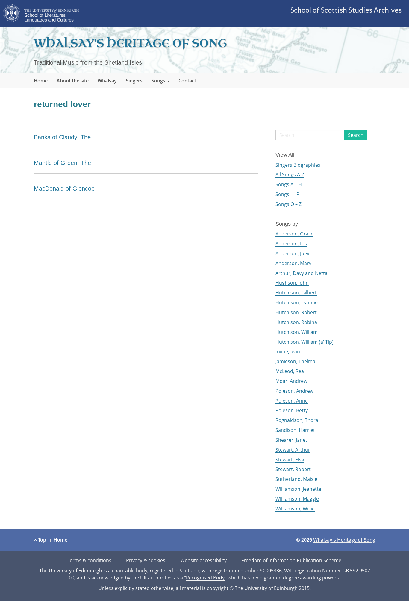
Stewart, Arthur (292, 449)
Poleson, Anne (291, 400)
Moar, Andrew (291, 381)
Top (41, 539)
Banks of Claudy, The (62, 137)
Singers (134, 80)
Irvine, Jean (287, 351)
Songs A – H (288, 184)
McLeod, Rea (289, 371)
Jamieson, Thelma (295, 361)
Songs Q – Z (288, 204)
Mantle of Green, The (62, 163)
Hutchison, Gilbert (296, 292)
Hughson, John (292, 282)
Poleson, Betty (291, 410)
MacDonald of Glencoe (64, 188)
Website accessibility (203, 560)
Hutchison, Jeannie (296, 302)
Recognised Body (205, 577)
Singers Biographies (297, 165)
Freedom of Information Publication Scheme (291, 560)
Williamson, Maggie (297, 499)
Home (41, 80)
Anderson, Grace (294, 233)
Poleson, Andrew (294, 391)
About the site (73, 80)
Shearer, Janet (291, 440)
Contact (187, 80)
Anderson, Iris (291, 243)
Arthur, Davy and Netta (301, 273)
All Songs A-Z (289, 174)
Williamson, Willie (295, 508)
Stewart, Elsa (289, 459)
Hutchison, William (296, 332)
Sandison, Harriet (295, 430)
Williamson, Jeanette (298, 489)
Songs (159, 80)
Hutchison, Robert (296, 312)
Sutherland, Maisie (296, 479)
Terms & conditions (89, 560)
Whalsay (107, 80)
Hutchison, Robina (296, 322)
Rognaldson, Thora (296, 420)
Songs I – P (287, 194)
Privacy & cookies (145, 560)
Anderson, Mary (293, 263)
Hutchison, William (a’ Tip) (304, 342)
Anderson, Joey (292, 253)
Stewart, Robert (293, 469)
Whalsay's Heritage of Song (130, 43)
